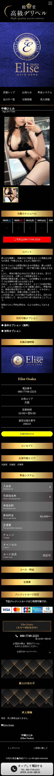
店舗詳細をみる (27, 434)
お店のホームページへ (27, 651)
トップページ (14, 748)
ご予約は (27, 239)
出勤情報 (27, 99)
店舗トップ (9, 92)
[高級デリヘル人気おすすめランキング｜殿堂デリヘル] (27, 19)
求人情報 (45, 99)
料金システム (45, 92)
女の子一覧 (9, 99)
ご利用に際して (41, 748)
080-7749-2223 (27, 391)
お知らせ (27, 92)
